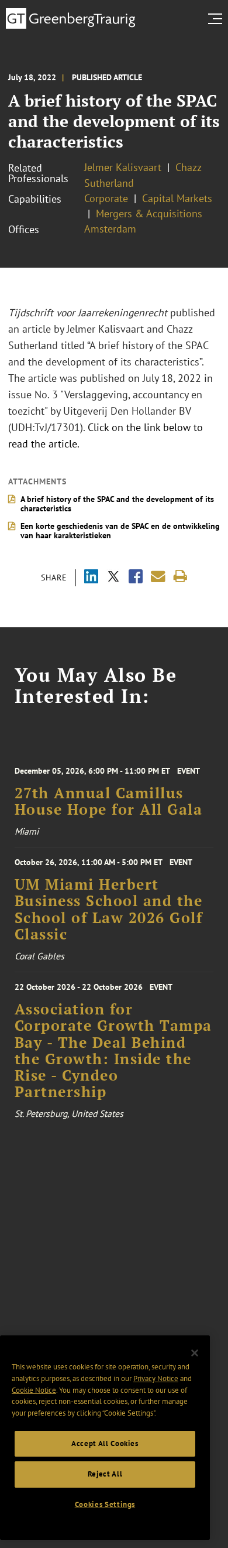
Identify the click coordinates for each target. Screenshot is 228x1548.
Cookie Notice (34, 1390)
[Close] (194, 1352)
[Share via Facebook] (136, 577)
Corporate (106, 198)
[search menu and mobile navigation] (217, 18)
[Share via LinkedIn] (91, 577)
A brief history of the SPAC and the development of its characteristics (117, 504)
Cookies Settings (105, 1504)
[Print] (180, 576)
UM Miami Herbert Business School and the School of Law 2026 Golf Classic (109, 909)
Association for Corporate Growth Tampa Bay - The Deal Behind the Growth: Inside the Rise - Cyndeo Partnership (113, 1050)
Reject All (105, 1474)
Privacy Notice (155, 1378)
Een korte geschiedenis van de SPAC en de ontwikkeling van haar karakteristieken (120, 531)
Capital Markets (177, 198)
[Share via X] (113, 577)
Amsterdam (110, 228)
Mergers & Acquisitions (149, 213)
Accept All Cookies (105, 1443)
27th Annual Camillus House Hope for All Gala (109, 801)
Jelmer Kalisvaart (122, 167)
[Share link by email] (158, 576)
